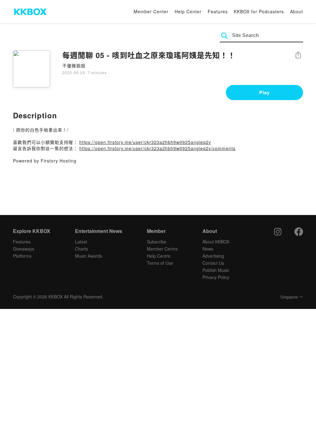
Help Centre (158, 256)
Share (298, 55)
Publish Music (215, 270)
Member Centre (162, 249)
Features (218, 11)
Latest (81, 241)
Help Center (188, 11)
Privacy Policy (215, 277)
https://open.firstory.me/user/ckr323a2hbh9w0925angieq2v (145, 142)
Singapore (289, 297)
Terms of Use (160, 263)
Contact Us (213, 263)
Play (264, 92)
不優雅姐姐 (73, 65)
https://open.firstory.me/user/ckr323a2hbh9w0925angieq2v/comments (157, 148)
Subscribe (156, 241)
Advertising (213, 256)
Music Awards (88, 256)
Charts (81, 249)
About (296, 11)
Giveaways (23, 249)
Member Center (151, 11)
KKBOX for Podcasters (259, 11)
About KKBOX (215, 241)
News (207, 249)
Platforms (22, 256)
